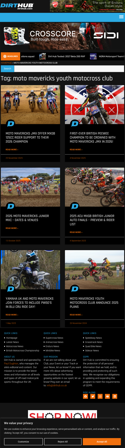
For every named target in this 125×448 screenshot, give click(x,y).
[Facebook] (85, 396)
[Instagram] (100, 396)
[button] (121, 16)
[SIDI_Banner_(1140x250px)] (62, 48)
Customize (23, 441)
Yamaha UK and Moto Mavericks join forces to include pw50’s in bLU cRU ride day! (30, 302)
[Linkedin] (114, 396)
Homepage (6, 63)
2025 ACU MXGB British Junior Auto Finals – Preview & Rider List (92, 220)
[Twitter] (92, 396)
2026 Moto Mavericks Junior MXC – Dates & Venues (27, 218)
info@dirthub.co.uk (57, 385)
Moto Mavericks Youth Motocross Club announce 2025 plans (94, 302)
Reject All (63, 441)
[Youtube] (107, 396)
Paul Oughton (11, 363)
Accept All (102, 441)
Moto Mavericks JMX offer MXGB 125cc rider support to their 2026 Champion (30, 137)
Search (9, 67)
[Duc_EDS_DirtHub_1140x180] (87, 11)
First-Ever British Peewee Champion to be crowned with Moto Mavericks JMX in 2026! (92, 137)
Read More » (12, 149)
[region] (62, 433)
